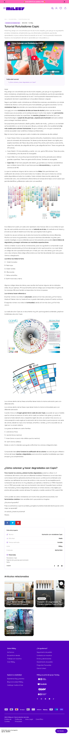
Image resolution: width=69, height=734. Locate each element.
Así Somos (10, 652)
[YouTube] (49, 699)
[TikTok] (53, 699)
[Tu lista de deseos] (60, 8)
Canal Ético (39, 719)
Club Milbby (11, 662)
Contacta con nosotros (44, 655)
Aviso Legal (29, 719)
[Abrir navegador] (4, 8)
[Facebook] (37, 699)
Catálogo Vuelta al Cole (15, 685)
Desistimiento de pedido (45, 662)
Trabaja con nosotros (14, 659)
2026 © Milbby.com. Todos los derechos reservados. (16, 717)
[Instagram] (41, 699)
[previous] (4, 1)
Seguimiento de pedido (44, 652)
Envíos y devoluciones (44, 659)
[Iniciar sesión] (56, 8)
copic (9, 110)
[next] (64, 1)
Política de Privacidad (18, 720)
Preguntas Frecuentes (44, 665)
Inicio (5, 19)
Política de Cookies (7, 720)
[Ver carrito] (65, 8)
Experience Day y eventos (15, 679)
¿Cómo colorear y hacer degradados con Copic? (22, 82)
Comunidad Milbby (12, 19)
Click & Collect (41, 668)
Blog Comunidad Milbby (15, 682)
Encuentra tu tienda (13, 655)
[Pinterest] (45, 699)
